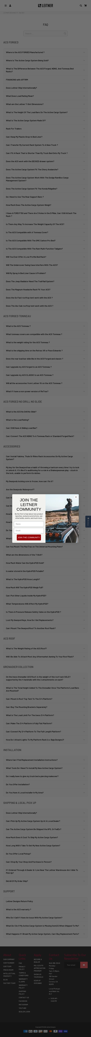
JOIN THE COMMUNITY (29, 537)
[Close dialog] (76, 497)
